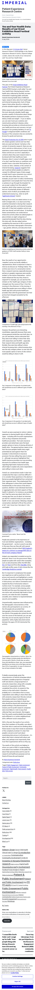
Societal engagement (9, 899)
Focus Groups (13, 870)
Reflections (16, 762)
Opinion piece (6, 823)
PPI (28, 882)
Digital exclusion (15, 864)
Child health (24, 850)
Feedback (5, 870)
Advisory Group (8, 850)
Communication (17, 855)
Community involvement (11, 858)
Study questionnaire (21, 899)
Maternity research (24, 872)
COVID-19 (24, 858)
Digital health (14, 769)
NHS (30, 872)
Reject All (17, 981)
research (17, 168)
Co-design (14, 852)
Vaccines (4, 901)
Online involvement (8, 875)
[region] (17, 974)
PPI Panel (13, 885)
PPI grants (6, 885)
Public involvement (24, 765)
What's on (5, 841)
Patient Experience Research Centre (13, 10)
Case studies (6, 811)
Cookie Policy (14, 973)
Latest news (5, 820)
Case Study (5, 814)
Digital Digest (6, 817)
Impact (22, 870)
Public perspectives (7, 829)
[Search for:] (16, 778)
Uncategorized (6, 838)
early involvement (21, 867)
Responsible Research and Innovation (10, 895)
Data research (22, 769)
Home (3, 15)
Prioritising (25, 885)
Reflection (18, 892)
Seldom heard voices (17, 897)
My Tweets (5, 905)
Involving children (14, 872)
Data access (9, 771)
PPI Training (19, 885)
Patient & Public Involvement (10, 767)
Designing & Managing (11, 861)
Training (4, 835)
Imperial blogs (9, 15)
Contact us (5, 803)
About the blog (6, 800)
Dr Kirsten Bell (18, 49)
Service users (26, 897)
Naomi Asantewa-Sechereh (11, 37)
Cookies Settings (17, 976)
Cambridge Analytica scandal (12, 569)
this (3, 565)
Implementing (5, 872)
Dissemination (7, 867)
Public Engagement (12, 765)
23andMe (23, 565)
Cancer (17, 850)
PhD (25, 882)
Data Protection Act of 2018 (14, 140)
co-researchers (6, 855)
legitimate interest (9, 196)
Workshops (11, 901)
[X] (3, 790)
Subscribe (7, 921)
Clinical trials (6, 853)
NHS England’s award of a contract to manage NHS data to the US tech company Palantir (17, 550)
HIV (19, 869)
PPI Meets (5, 826)
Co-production (24, 852)
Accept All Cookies (17, 986)
